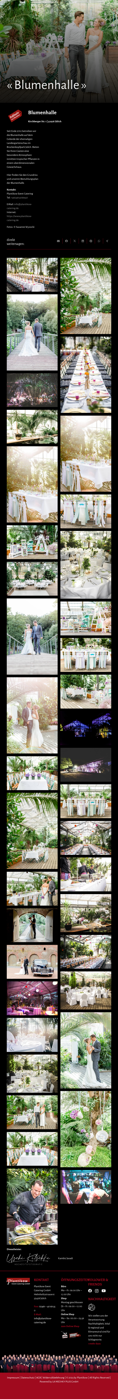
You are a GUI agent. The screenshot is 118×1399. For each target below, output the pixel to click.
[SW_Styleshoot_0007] (32, 962)
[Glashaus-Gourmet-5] (32, 1149)
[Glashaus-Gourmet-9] (32, 274)
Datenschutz (27, 1377)
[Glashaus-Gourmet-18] (86, 764)
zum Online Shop (70, 1326)
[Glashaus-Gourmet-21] (86, 728)
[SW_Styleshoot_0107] (32, 542)
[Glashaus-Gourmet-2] (86, 565)
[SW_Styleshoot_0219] (86, 511)
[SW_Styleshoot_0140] (86, 801)
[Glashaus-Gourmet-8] (86, 374)
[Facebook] (90, 1291)
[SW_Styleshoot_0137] (32, 773)
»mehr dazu (94, 1343)
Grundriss (32, 175)
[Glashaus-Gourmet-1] (86, 990)
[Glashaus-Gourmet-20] (86, 1187)
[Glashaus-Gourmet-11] (86, 838)
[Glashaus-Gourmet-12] (32, 426)
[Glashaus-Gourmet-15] (32, 998)
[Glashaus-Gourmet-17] (32, 1035)
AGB (38, 1377)
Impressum (13, 1377)
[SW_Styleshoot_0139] (86, 295)
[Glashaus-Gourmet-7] (86, 453)
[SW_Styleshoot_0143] (32, 888)
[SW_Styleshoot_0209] (32, 925)
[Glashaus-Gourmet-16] (32, 578)
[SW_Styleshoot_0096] (86, 655)
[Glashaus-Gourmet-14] (32, 1206)
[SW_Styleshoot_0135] (86, 1129)
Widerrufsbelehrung (53, 1377)
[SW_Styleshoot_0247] (32, 484)
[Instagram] (96, 1291)
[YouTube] (104, 1291)
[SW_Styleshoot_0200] (32, 715)
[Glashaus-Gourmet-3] (32, 1073)
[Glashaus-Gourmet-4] (86, 913)
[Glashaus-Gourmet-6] (32, 830)
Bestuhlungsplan (29, 179)
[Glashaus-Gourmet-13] (86, 874)
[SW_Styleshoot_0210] (32, 332)
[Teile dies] (67, 241)
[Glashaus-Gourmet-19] (32, 390)
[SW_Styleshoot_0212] (32, 636)
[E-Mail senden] (58, 241)
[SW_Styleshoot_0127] (86, 691)
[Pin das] (91, 241)
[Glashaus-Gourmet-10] (86, 952)
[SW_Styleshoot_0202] (86, 1050)
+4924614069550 (19, 197)
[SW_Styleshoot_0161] (32, 1112)
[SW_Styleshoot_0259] (86, 618)
